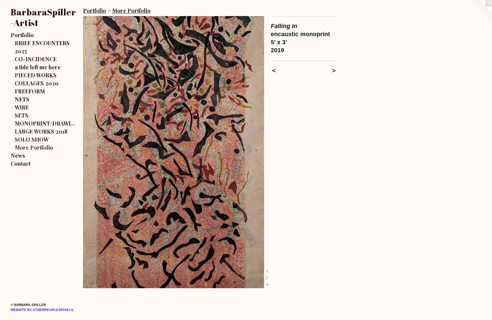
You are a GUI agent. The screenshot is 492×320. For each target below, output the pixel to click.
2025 (21, 51)
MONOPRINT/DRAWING (46, 123)
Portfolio (22, 34)
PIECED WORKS (36, 75)
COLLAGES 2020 (37, 83)
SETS (21, 115)
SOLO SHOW (32, 139)
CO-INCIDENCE (36, 59)
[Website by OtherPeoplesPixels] (478, 13)
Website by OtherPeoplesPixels (42, 310)
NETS (22, 99)
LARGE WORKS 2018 (41, 131)
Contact (20, 163)
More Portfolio (34, 147)
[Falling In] (173, 152)
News (18, 155)
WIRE (22, 107)
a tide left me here (38, 67)
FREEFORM (30, 91)
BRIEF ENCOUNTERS (42, 43)
